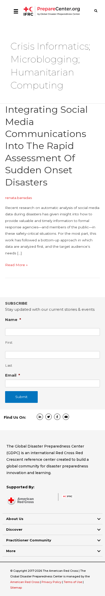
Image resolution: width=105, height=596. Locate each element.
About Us (14, 519)
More (11, 551)
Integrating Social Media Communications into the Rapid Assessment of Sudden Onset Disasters (46, 146)
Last (8, 365)
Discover (14, 529)
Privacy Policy (52, 582)
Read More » (16, 265)
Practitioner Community (28, 540)
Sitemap (16, 587)
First (8, 342)
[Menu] (16, 11)
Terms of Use (73, 582)
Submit (21, 397)
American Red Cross (25, 582)
